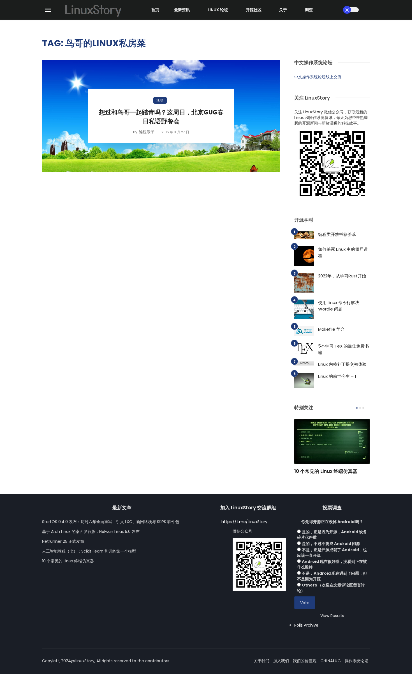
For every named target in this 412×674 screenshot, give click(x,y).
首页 (155, 10)
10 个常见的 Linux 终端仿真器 (325, 471)
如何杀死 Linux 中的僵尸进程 (343, 252)
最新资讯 (182, 10)
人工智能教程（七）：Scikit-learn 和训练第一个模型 (89, 551)
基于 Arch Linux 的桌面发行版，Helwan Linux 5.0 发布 (91, 531)
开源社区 (253, 10)
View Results (332, 615)
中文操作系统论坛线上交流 (317, 77)
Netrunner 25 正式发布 (63, 541)
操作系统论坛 (356, 661)
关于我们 (261, 661)
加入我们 (281, 661)
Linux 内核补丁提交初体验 (342, 364)
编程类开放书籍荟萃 (337, 234)
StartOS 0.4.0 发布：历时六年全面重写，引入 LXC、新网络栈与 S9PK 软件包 (110, 522)
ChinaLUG (330, 661)
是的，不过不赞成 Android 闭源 (331, 543)
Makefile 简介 (331, 329)
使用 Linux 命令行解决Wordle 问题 (338, 306)
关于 (283, 10)
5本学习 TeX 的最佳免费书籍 (343, 349)
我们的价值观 (304, 661)
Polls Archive (306, 625)
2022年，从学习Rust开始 (342, 276)
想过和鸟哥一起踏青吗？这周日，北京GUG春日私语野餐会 (161, 117)
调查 (309, 10)
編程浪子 (146, 132)
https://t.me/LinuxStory (244, 522)
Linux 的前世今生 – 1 (337, 376)
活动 (160, 100)
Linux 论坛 (218, 10)
